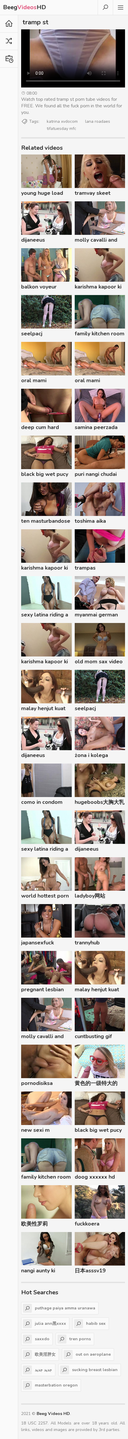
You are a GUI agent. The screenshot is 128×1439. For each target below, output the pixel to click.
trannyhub (87, 942)
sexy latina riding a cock (44, 615)
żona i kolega (91, 755)
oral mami (33, 380)
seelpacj (31, 333)
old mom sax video (99, 661)
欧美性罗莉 (34, 1223)
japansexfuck (37, 942)
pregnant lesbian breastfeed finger (43, 990)
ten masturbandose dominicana (45, 521)
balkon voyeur (39, 286)
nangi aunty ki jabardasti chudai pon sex (42, 1271)
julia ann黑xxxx (50, 1323)
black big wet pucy (44, 474)
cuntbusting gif (93, 1036)
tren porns (80, 1339)
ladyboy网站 (90, 895)
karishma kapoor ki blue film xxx (98, 287)
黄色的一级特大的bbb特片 (96, 1084)
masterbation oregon (56, 1385)
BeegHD (24, 7)
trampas (85, 567)
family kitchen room (99, 333)
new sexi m (35, 1130)
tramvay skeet (92, 193)
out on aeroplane (93, 1354)
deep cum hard (40, 427)
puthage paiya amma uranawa (65, 1308)
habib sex (96, 1323)
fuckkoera (87, 1223)
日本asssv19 (90, 1270)
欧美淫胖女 (45, 1354)
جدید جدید (43, 1370)
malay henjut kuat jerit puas (43, 709)
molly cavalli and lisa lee (96, 240)
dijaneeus (33, 239)
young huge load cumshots (42, 193)
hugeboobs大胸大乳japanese (99, 803)
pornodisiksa (37, 1083)
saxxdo (42, 1339)
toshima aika (90, 521)
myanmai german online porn (96, 615)
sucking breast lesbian (95, 1370)
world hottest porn (45, 895)
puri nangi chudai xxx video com (96, 475)
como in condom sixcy (42, 803)
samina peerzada (96, 427)
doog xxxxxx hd (95, 1176)
